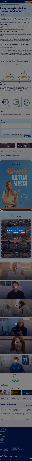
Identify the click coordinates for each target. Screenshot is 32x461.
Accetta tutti (23, 232)
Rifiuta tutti (9, 232)
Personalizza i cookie (16, 232)
